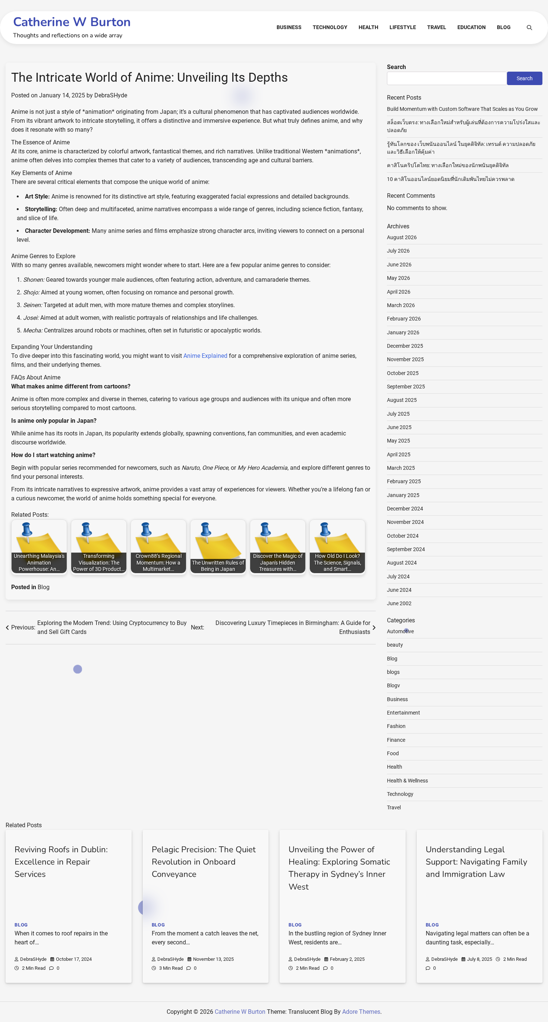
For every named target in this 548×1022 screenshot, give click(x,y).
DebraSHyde (110, 95)
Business (289, 27)
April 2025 (398, 454)
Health (368, 27)
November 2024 (405, 522)
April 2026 (398, 292)
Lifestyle (403, 27)
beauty (395, 645)
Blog (504, 27)
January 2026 (403, 332)
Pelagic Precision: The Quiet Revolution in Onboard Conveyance (204, 862)
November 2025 (405, 359)
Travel (436, 27)
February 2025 (404, 481)
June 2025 (399, 427)
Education (471, 27)
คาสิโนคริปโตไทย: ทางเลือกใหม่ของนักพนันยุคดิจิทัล (448, 165)
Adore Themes (361, 1011)
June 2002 (399, 603)
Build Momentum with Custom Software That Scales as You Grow (462, 109)
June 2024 (399, 590)
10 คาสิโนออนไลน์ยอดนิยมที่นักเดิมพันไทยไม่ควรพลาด (450, 179)
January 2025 (403, 495)
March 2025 (401, 468)
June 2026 (399, 265)
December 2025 (405, 346)
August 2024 (402, 563)
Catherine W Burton (72, 22)
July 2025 (398, 414)
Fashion (396, 726)
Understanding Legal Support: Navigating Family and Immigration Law (476, 862)
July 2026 (398, 251)
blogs (393, 672)
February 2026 (404, 319)
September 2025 (406, 387)
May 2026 (398, 278)
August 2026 (402, 237)
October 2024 (403, 536)
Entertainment (403, 713)
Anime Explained (205, 355)
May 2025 (398, 441)
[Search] (529, 27)
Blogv (393, 685)
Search (396, 67)
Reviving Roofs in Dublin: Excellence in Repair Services (61, 862)
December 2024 (405, 509)
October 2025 (403, 373)
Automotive (400, 631)
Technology (330, 27)
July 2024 (398, 576)
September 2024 (406, 549)
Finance (396, 740)
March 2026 (401, 305)
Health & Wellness (407, 781)
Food (393, 753)
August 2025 (402, 400)
